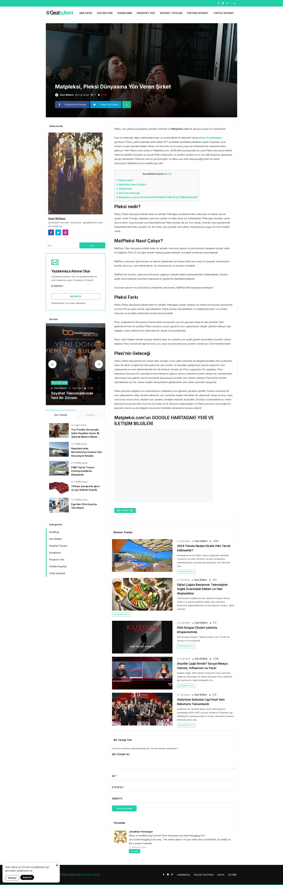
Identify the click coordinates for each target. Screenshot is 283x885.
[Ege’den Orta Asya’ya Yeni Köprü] (59, 504)
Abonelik (75, 296)
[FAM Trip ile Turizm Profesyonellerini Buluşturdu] (59, 468)
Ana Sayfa (85, 13)
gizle (167, 174)
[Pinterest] (223, 3)
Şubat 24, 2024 (138, 847)
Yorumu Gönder (124, 808)
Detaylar (12, 878)
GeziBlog (54, 532)
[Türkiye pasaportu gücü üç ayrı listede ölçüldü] (59, 486)
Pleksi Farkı (124, 188)
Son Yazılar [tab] (60, 414)
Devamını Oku (186, 571)
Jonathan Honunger (141, 831)
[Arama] (234, 3)
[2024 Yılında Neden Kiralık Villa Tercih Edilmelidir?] (142, 555)
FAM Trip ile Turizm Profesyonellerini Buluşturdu (82, 471)
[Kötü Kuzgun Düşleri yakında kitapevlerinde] (142, 636)
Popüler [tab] (90, 414)
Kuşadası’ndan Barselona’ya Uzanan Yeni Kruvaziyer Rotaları (86, 452)
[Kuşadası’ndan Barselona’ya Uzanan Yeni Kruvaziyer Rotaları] (59, 449)
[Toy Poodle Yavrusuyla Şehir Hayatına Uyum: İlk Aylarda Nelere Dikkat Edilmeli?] (59, 430)
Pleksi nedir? (124, 180)
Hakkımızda (183, 874)
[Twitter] (227, 3)
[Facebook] (219, 3)
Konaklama (124, 13)
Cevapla (135, 851)
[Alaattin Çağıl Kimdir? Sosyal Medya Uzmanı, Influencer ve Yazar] (142, 672)
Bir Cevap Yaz (125, 510)
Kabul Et (27, 877)
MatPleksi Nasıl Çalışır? (131, 184)
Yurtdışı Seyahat (197, 13)
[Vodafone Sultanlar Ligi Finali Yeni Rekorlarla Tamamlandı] (142, 708)
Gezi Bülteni (105, 13)
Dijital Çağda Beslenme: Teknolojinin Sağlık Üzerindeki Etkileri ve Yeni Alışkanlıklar (202, 589)
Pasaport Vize (146, 13)
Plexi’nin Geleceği (128, 193)
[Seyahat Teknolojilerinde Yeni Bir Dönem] (75, 364)
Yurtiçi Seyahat (223, 13)
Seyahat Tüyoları (171, 13)
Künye (220, 874)
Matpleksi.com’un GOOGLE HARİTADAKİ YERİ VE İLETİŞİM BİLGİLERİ (156, 197)
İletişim (232, 874)
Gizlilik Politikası (204, 874)
